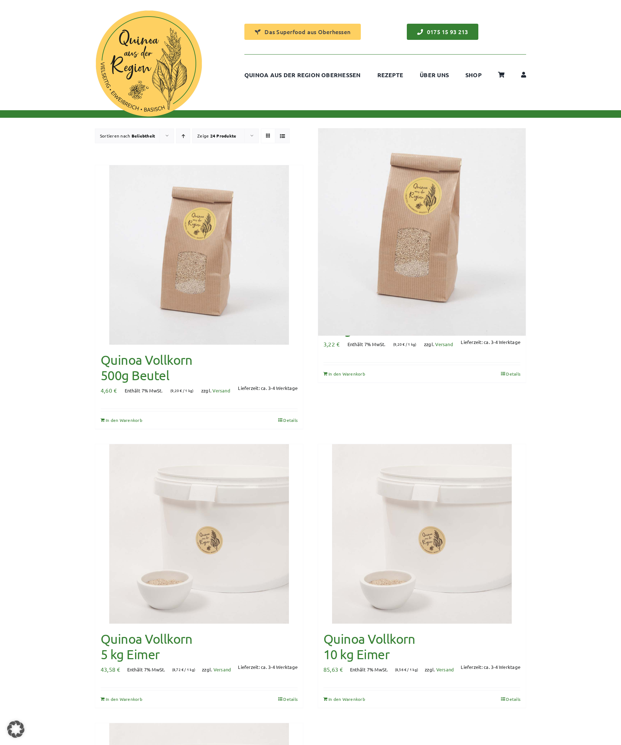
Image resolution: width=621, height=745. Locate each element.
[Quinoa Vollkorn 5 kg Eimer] (199, 534)
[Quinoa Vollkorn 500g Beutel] (199, 255)
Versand (221, 390)
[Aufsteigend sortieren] (183, 136)
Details (290, 420)
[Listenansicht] (282, 136)
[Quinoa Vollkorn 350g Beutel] (422, 231)
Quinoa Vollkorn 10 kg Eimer (369, 646)
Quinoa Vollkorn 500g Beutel (147, 367)
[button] (16, 729)
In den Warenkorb (124, 420)
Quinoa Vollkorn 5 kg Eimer (147, 646)
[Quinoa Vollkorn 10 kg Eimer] (422, 534)
